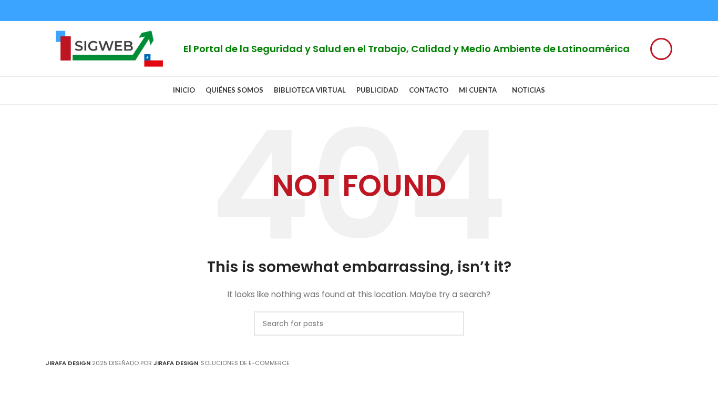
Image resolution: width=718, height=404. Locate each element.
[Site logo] (109, 48)
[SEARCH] (452, 323)
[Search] (661, 48)
